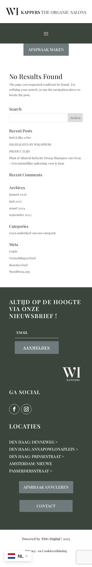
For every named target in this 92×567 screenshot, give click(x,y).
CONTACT (46, 506)
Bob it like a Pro (20, 137)
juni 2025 (15, 201)
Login (13, 251)
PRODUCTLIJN (19, 151)
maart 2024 (17, 208)
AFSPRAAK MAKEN (46, 49)
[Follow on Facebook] (14, 409)
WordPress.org (19, 272)
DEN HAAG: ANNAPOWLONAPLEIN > (43, 449)
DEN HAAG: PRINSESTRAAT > (36, 456)
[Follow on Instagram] (26, 409)
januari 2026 (17, 194)
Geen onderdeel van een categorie (32, 233)
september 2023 (20, 215)
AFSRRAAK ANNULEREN (46, 487)
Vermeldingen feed (22, 258)
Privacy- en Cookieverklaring (46, 551)
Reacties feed (18, 265)
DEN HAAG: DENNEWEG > (33, 442)
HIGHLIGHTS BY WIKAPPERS (30, 144)
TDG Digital (50, 539)
